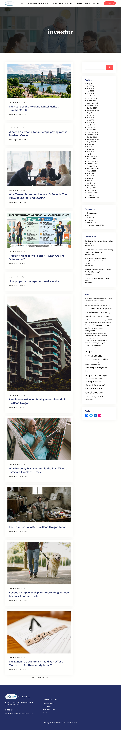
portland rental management (93, 345)
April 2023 (90, 181)
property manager (96, 375)
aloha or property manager (105, 298)
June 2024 (90, 147)
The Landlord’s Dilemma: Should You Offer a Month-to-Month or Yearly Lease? (36, 663)
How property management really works (34, 281)
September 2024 (93, 139)
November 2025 (92, 106)
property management (93, 353)
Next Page (43, 678)
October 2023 (92, 166)
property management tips (97, 369)
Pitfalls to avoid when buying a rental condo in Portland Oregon (37, 401)
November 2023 (92, 164)
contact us (110, 3)
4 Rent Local (88, 298)
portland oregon (102, 325)
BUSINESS (90, 218)
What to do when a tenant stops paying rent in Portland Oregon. (38, 133)
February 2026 (92, 98)
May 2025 (90, 120)
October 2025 (92, 108)
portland (108, 322)
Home (21, 3)
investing (107, 305)
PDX (110, 319)
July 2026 (90, 86)
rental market (98, 378)
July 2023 (90, 173)
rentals (100, 396)
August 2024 (91, 142)
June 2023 (90, 176)
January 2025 (92, 130)
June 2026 (90, 89)
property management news (92, 364)
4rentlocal (96, 298)
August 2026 (91, 84)
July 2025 (90, 115)
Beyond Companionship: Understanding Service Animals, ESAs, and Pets (39, 594)
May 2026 (90, 91)
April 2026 (90, 93)
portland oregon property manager (96, 335)
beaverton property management (93, 305)
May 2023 (90, 178)
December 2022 (92, 190)
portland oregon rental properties (93, 338)
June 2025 (90, 118)
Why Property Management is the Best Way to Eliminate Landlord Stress (38, 470)
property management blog (96, 359)
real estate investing (89, 378)
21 (36, 678)
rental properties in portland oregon (95, 386)
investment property (97, 312)
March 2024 (91, 154)
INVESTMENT (91, 223)
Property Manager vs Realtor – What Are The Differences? (37, 257)
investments (91, 316)
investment (87, 308)
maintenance (98, 320)
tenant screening (89, 399)
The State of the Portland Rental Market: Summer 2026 (34, 108)
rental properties (93, 381)
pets (103, 322)
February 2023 (92, 186)
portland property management (96, 340)
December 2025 (92, 103)
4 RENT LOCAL (24, 697)
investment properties (101, 308)
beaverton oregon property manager (93, 303)
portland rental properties (91, 347)
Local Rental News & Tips (17, 102)
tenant (106, 397)
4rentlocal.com (92, 213)
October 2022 (92, 195)
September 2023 (93, 169)
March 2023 (91, 183)
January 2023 (91, 188)
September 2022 (93, 198)
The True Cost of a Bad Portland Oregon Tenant (38, 527)
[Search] (109, 67)
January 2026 (92, 101)
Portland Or (90, 325)
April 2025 (90, 122)
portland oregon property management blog (95, 333)
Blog (88, 215)
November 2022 (92, 193)
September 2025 (93, 110)
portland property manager (95, 343)
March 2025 (91, 125)
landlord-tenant (90, 320)
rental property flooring (90, 397)
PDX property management (93, 322)
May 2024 (90, 149)
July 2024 (90, 144)
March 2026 (91, 96)
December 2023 (92, 161)
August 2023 (91, 171)
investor (101, 316)
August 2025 (91, 113)
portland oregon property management (94, 329)
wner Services (50, 699)
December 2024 (92, 132)
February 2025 (92, 127)
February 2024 (92, 156)
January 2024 (92, 159)
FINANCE (90, 220)
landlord (107, 316)
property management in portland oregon (96, 362)
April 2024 (90, 152)
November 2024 (92, 135)
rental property (94, 392)
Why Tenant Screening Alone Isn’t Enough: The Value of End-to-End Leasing (38, 196)
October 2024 (92, 137)
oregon (104, 320)
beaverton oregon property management (94, 300)
